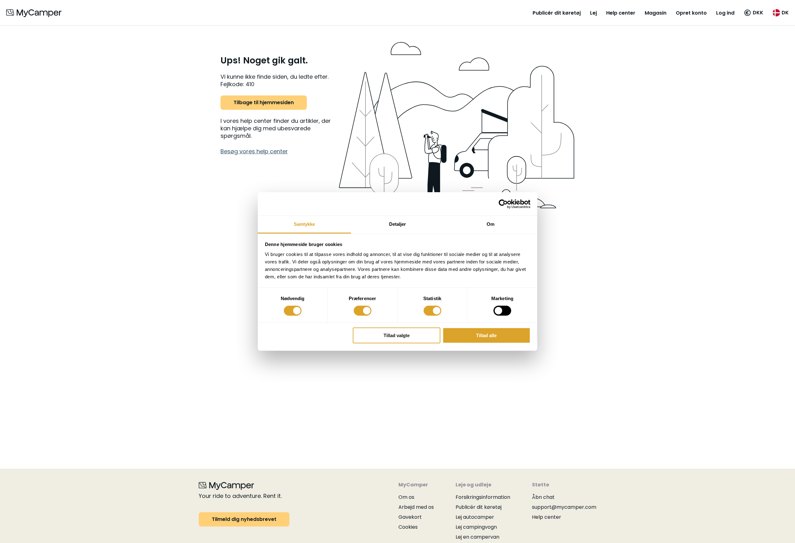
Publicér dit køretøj (557, 12)
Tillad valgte (397, 335)
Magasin (655, 12)
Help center (620, 12)
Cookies (408, 527)
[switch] (362, 311)
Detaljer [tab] (397, 224)
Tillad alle (486, 335)
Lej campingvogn (476, 527)
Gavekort (410, 517)
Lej (593, 12)
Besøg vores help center (254, 151)
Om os (406, 497)
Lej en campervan (477, 537)
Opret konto (691, 12)
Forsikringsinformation (483, 497)
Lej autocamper (475, 517)
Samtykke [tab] (304, 224)
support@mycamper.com (564, 507)
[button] (753, 12)
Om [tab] (490, 224)
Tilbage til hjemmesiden (264, 102)
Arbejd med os (416, 507)
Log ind (725, 12)
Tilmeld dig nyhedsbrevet (244, 519)
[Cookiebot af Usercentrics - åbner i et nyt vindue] (503, 203)
